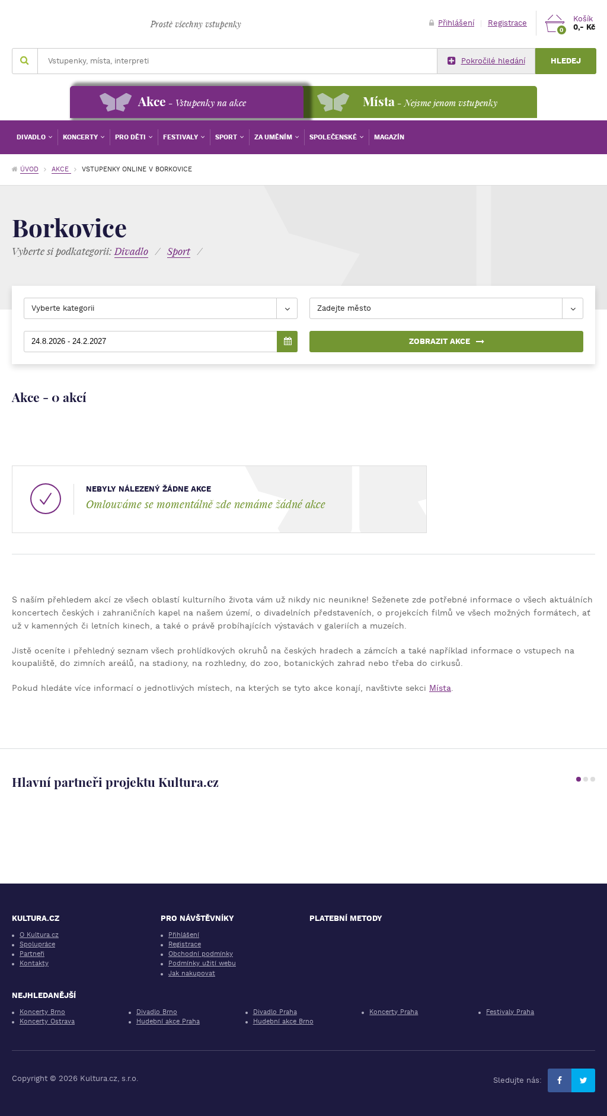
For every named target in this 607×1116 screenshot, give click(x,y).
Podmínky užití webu (202, 963)
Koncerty (81, 137)
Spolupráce (37, 944)
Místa (440, 688)
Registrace (507, 22)
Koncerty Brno (42, 1012)
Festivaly (181, 137)
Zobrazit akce (439, 341)
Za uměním (274, 137)
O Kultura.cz (39, 935)
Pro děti (131, 137)
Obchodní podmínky (200, 954)
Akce (61, 169)
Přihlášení (456, 22)
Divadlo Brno (156, 1012)
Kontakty (34, 963)
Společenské (334, 137)
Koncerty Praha (393, 1012)
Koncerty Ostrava (47, 1021)
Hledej (566, 60)
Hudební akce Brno (283, 1021)
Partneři (32, 954)
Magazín (389, 137)
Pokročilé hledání (493, 60)
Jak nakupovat (191, 973)
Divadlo (32, 137)
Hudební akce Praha (168, 1021)
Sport (227, 137)
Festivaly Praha (510, 1012)
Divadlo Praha (275, 1012)
